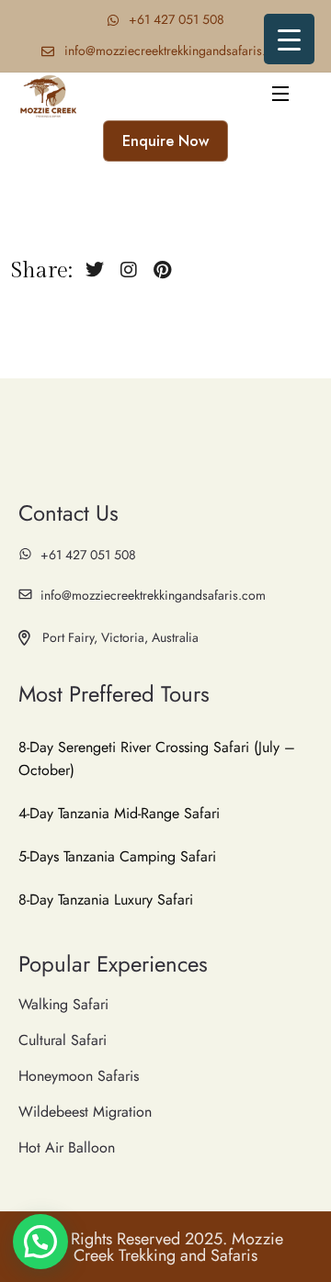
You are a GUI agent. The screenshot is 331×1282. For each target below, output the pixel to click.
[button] (40, 1241)
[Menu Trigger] (289, 39)
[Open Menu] (281, 96)
